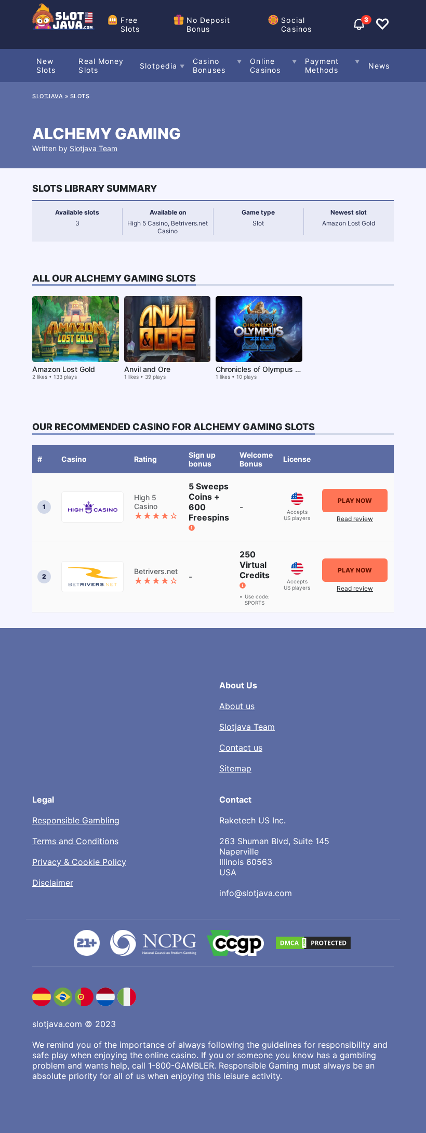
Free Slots (130, 24)
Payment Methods (322, 65)
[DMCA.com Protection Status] (313, 943)
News (379, 65)
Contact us (240, 747)
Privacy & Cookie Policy (79, 862)
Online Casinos (265, 65)
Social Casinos (296, 24)
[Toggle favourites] (382, 24)
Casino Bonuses (209, 65)
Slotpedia (158, 65)
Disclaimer (52, 882)
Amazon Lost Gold (63, 369)
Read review (355, 519)
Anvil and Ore (147, 369)
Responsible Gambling (75, 820)
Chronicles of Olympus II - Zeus (270, 369)
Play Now (355, 500)
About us (237, 706)
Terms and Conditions (75, 841)
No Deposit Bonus (208, 24)
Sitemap (235, 768)
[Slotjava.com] (63, 24)
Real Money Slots (101, 65)
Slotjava (47, 96)
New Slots (46, 65)
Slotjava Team (93, 148)
